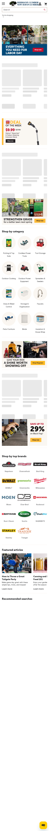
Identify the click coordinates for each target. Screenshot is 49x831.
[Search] (45, 10)
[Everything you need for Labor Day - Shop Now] (24, 40)
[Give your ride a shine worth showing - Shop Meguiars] (24, 354)
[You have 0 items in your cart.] (45, 3)
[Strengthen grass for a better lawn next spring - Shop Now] (24, 211)
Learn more (7, 589)
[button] (40, 3)
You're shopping (7, 15)
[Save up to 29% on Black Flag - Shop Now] (24, 432)
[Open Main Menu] (3, 3)
